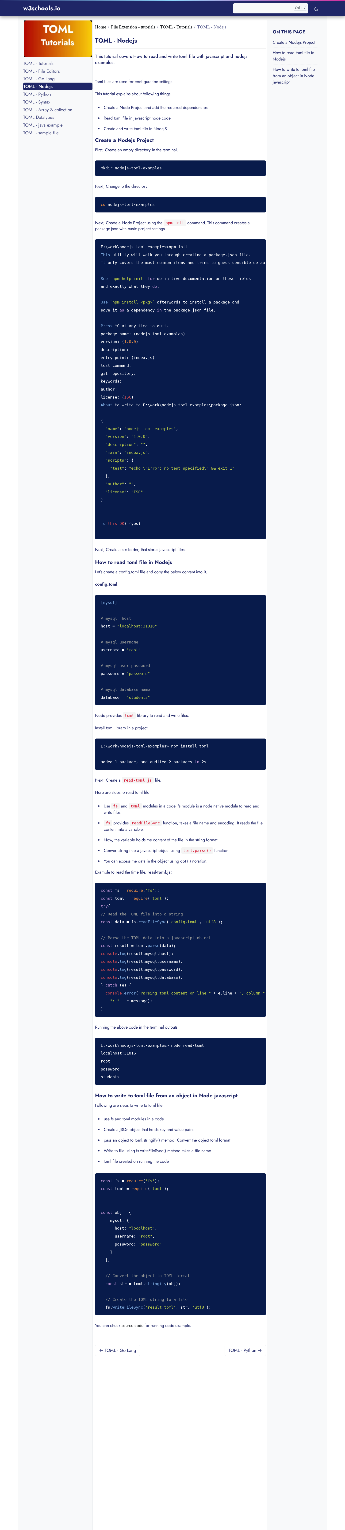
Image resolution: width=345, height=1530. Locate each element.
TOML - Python (37, 94)
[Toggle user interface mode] (316, 8)
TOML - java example (43, 125)
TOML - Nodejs (38, 86)
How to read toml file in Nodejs (293, 56)
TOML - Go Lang (39, 78)
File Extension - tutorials (133, 26)
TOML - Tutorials (38, 63)
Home (100, 26)
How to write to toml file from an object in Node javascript (294, 75)
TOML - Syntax (36, 102)
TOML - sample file (41, 132)
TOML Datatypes (38, 117)
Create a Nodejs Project (294, 42)
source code (132, 1325)
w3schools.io (42, 8)
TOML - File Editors (41, 71)
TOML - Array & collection (47, 109)
